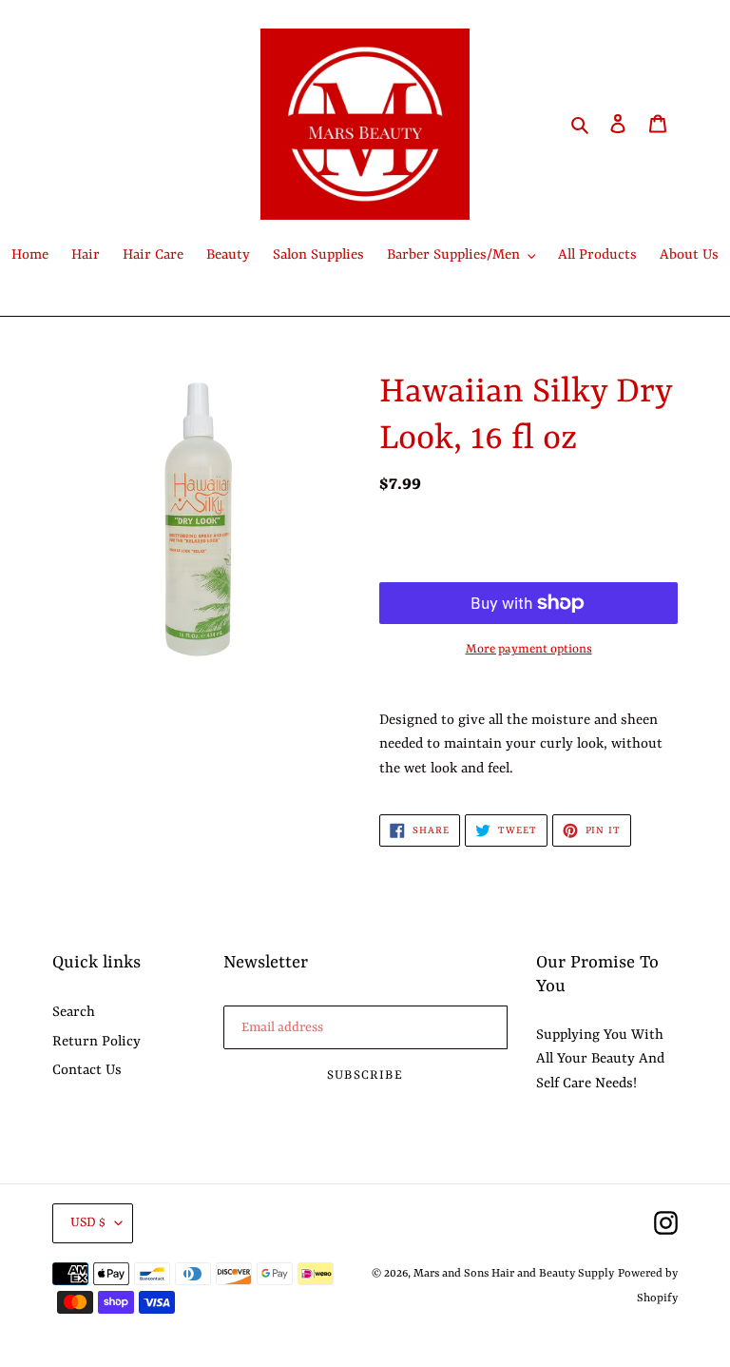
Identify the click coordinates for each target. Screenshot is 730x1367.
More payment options (529, 649)
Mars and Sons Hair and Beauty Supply (513, 1273)
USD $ (88, 1222)
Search (73, 1013)
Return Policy (96, 1042)
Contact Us (87, 1071)
